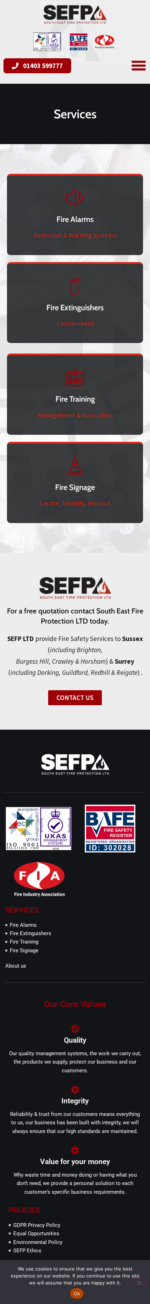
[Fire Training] (75, 378)
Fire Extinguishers (75, 307)
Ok (77, 1293)
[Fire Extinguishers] (75, 286)
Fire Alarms (75, 219)
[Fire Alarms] (75, 198)
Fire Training (75, 399)
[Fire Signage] (75, 466)
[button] (139, 65)
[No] (139, 1282)
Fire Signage (75, 487)
